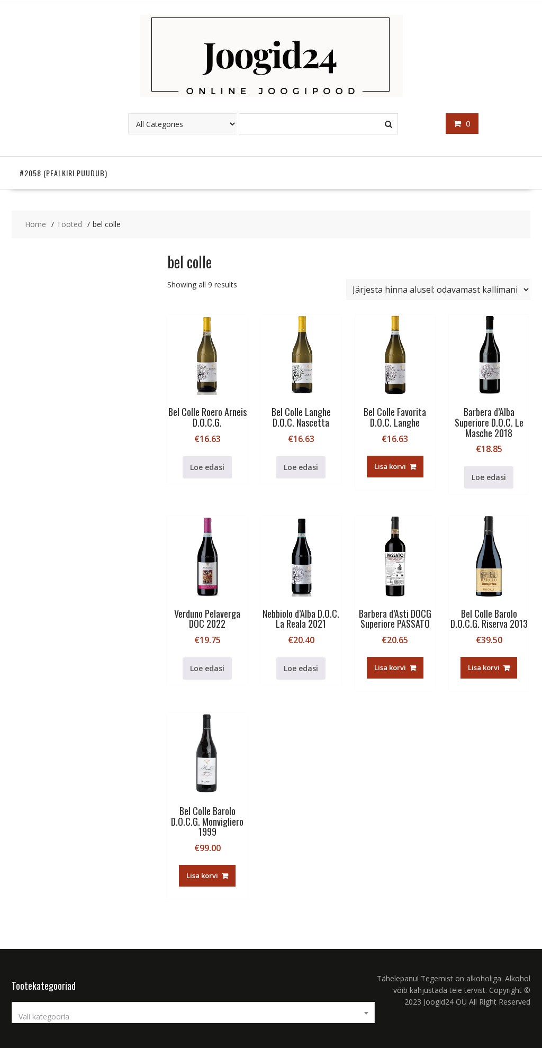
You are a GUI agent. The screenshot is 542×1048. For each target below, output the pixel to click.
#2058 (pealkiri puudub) (63, 172)
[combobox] (193, 1012)
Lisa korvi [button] (390, 466)
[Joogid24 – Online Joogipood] (271, 94)
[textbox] (193, 1016)
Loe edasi (207, 467)
